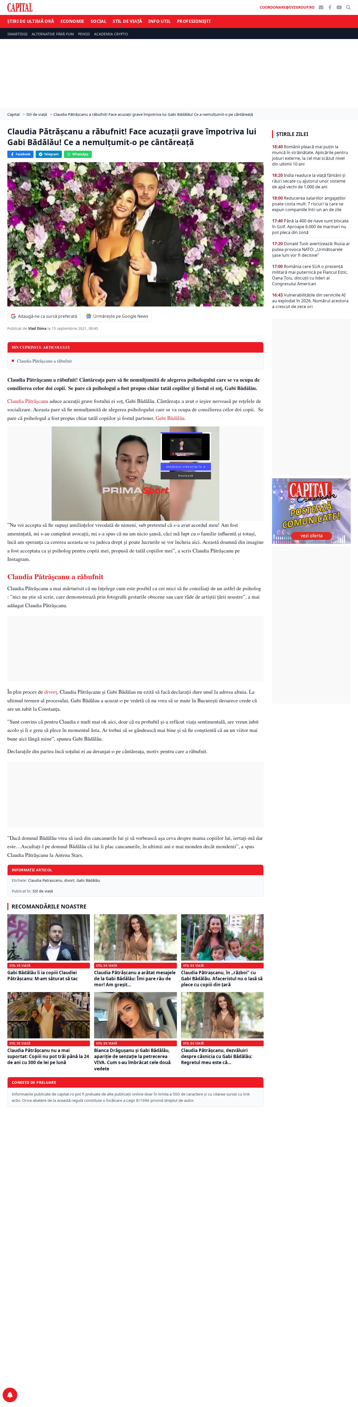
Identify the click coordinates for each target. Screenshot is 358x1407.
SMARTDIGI (17, 33)
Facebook (23, 154)
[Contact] (321, 7)
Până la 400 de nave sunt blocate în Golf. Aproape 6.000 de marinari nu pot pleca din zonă (310, 226)
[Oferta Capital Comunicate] (311, 511)
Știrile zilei (292, 134)
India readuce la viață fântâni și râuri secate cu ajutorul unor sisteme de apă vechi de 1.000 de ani (308, 181)
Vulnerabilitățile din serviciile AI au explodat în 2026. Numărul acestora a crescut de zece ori (310, 300)
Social (98, 21)
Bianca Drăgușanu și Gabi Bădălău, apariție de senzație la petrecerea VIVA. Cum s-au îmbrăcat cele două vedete (132, 1059)
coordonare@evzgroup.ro (287, 7)
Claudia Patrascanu (45, 880)
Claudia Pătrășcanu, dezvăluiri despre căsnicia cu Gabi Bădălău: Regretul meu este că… (216, 1056)
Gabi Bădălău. (171, 417)
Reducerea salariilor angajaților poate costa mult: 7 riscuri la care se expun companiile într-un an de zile (309, 203)
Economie (72, 21)
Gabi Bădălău (88, 880)
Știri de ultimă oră (30, 21)
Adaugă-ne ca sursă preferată (47, 316)
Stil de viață (127, 21)
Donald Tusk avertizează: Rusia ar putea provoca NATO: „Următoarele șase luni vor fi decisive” (311, 249)
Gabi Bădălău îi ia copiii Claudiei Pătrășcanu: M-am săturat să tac (42, 976)
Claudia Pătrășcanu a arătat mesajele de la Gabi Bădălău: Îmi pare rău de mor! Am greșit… (135, 979)
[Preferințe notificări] (10, 1395)
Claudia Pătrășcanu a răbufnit (44, 361)
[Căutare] (348, 7)
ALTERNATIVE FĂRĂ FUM (53, 33)
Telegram (51, 154)
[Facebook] (330, 7)
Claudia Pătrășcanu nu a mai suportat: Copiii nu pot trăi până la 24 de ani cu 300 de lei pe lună (48, 1056)
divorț (50, 691)
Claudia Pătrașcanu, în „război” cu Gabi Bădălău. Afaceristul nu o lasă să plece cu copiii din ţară (222, 979)
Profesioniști (193, 21)
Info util (159, 21)
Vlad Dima (37, 328)
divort (69, 880)
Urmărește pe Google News (120, 316)
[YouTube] (339, 7)
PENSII (84, 33)
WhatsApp (80, 154)
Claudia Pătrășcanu (27, 400)
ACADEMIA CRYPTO (111, 33)
